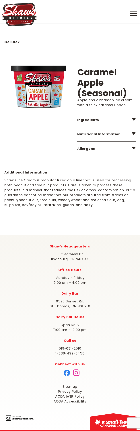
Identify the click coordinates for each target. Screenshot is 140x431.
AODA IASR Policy (70, 396)
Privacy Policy (70, 391)
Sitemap (70, 386)
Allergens (86, 148)
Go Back (12, 42)
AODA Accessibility (70, 401)
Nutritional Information (98, 134)
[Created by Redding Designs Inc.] (20, 418)
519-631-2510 (70, 348)
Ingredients (88, 120)
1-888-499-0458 (69, 353)
